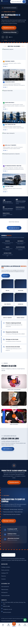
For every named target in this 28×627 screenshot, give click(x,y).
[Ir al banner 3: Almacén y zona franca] (9, 40)
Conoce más (6, 275)
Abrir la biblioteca (7, 448)
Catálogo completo (5, 567)
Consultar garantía (14, 482)
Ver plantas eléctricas (8, 27)
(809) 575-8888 (6, 606)
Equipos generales (5, 595)
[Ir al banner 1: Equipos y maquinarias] (2, 40)
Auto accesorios (5, 586)
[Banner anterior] (2, 37)
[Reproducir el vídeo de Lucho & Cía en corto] (14, 399)
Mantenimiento (4, 589)
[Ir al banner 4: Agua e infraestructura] (11, 40)
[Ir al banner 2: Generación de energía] (5, 40)
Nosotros (3, 576)
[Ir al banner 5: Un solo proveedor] (14, 40)
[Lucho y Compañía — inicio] (5, 1)
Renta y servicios (5, 570)
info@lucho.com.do (7, 609)
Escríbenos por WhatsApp (9, 32)
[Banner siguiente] (6, 37)
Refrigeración (4, 592)
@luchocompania (7, 612)
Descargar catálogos (8, 520)
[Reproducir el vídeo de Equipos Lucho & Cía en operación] (14, 381)
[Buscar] (24, 1)
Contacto (3, 579)
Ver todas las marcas (14, 228)
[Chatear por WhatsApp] (25, 620)
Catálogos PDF (4, 573)
